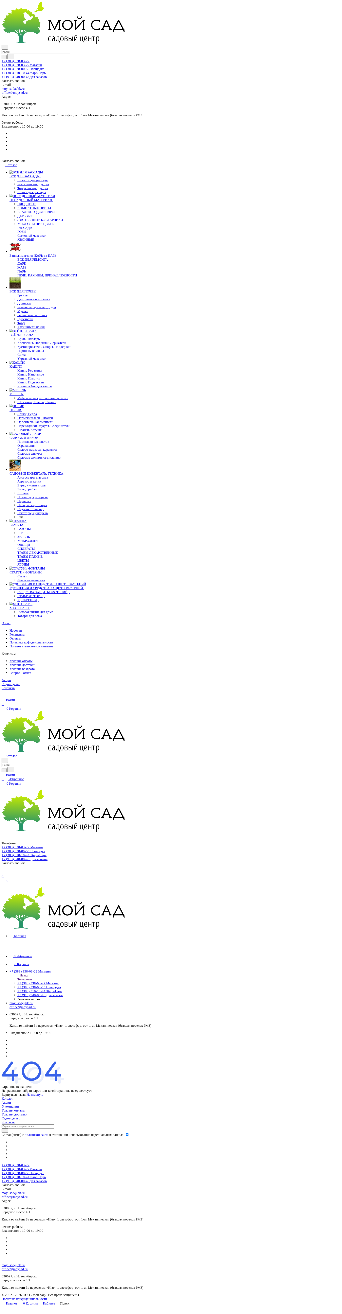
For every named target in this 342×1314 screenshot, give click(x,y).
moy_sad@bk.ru (13, 89)
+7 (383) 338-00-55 (23, 69)
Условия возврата (22, 669)
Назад (23, 975)
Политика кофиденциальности (31, 642)
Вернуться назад (14, 1094)
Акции (6, 1102)
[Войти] (3, 872)
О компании (10, 1106)
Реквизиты (17, 634)
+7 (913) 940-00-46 (24, 77)
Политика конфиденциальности (24, 1299)
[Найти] (10, 56)
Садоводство (11, 1118)
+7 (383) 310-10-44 (24, 73)
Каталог (7, 1098)
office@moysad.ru (15, 93)
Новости (16, 630)
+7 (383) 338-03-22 (15, 61)
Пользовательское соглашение (31, 646)
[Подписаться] (5, 1131)
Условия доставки (22, 665)
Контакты (8, 1122)
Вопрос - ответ (20, 673)
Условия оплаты (21, 661)
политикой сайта (36, 1135)
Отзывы (15, 638)
